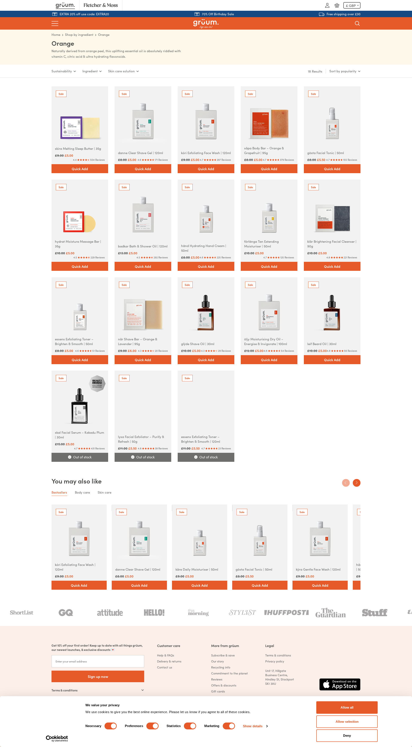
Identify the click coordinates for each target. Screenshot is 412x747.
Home (56, 34)
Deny (347, 735)
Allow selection (347, 721)
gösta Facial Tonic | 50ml (325, 152)
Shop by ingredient (79, 34)
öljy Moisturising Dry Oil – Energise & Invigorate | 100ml (265, 341)
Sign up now (98, 676)
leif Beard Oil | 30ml (321, 343)
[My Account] (327, 5)
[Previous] (346, 483)
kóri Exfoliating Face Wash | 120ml (206, 152)
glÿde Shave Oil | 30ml (197, 343)
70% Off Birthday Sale (218, 14)
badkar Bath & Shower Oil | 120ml (143, 246)
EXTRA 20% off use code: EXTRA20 (84, 14)
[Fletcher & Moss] (100, 5)
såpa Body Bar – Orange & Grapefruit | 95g (264, 150)
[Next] (356, 483)
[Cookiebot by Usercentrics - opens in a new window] (57, 738)
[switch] (152, 726)
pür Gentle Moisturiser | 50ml (259, 569)
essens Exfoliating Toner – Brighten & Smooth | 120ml (200, 439)
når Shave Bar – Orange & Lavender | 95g (137, 341)
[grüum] (205, 23)
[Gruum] (65, 5)
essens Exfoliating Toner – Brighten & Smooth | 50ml (74, 341)
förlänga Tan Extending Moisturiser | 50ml (261, 243)
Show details (252, 726)
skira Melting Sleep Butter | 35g (78, 148)
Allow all (347, 707)
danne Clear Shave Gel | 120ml (140, 152)
